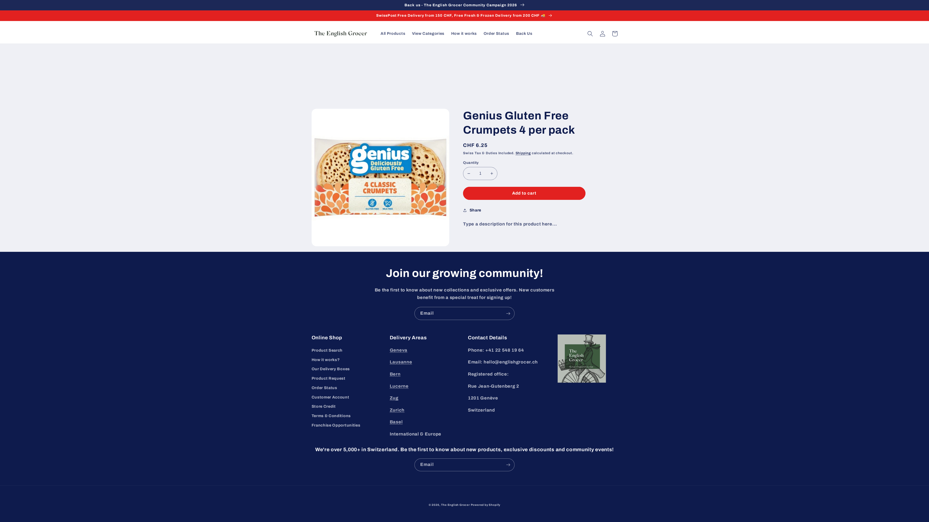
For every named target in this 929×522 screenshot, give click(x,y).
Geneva (398, 350)
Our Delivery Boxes (331, 369)
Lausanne (401, 362)
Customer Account (330, 397)
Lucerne (399, 386)
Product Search (327, 350)
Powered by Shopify (486, 504)
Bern (395, 374)
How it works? (326, 360)
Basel (396, 422)
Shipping (523, 153)
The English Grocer (455, 504)
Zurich (397, 410)
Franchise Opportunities (336, 425)
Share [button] (475, 210)
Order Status (324, 388)
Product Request (328, 378)
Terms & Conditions (331, 416)
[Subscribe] (508, 313)
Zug (394, 398)
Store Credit (324, 406)
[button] (590, 34)
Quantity (471, 163)
